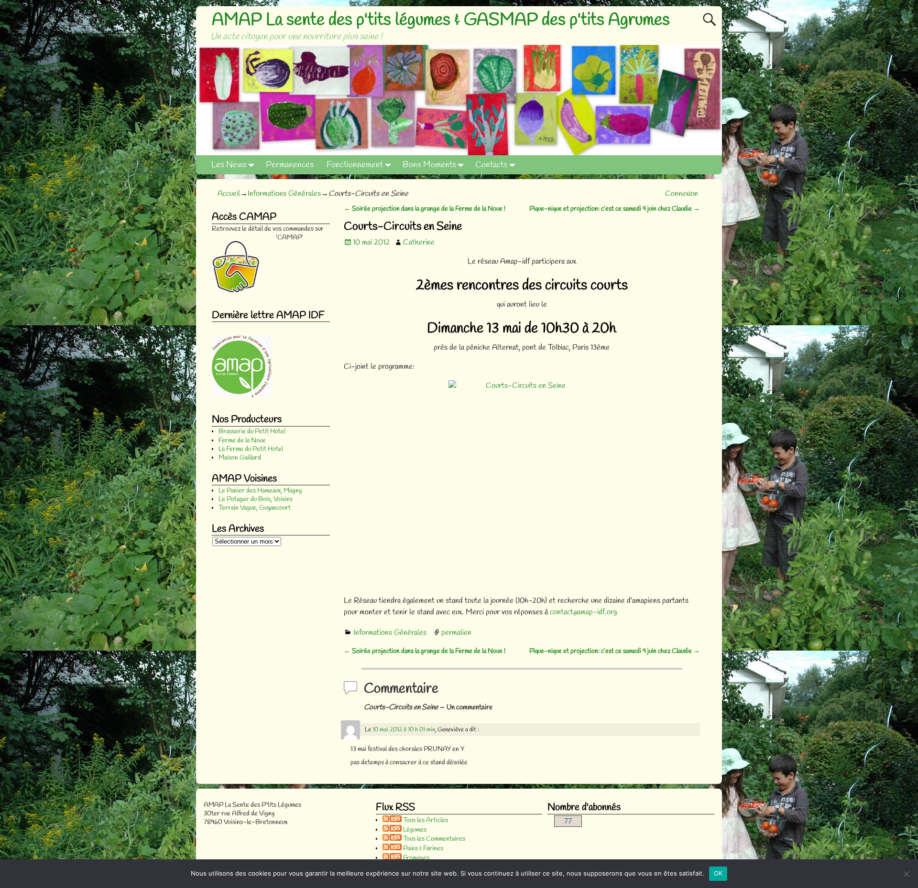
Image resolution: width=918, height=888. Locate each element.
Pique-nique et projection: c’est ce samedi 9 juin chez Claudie (614, 209)
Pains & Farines (422, 848)
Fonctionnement (355, 165)
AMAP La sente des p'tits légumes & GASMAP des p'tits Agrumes (441, 20)
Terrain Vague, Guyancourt (255, 508)
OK (718, 873)
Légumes (414, 830)
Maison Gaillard (240, 457)
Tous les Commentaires (433, 839)
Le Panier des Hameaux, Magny (260, 490)
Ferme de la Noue (242, 440)
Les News (229, 165)
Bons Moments (429, 165)
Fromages (415, 858)
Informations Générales (284, 194)
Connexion (681, 194)
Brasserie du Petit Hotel (252, 431)
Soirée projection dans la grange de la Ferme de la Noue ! (424, 209)
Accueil (229, 194)
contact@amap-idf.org (583, 612)
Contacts (491, 165)
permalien (456, 633)
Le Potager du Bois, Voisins (256, 499)
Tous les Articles (425, 820)
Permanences (290, 165)
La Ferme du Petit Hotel (251, 449)
